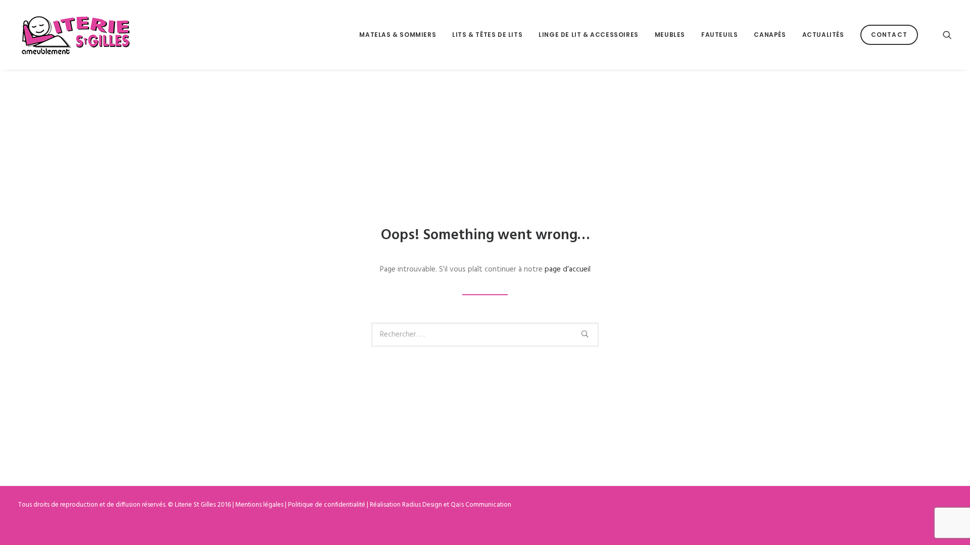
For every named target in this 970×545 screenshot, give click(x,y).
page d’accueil (568, 269)
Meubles (670, 34)
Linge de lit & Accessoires (589, 34)
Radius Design (422, 505)
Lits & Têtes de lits (487, 34)
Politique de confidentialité (326, 505)
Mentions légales (259, 505)
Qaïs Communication (481, 505)
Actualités (823, 34)
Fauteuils (719, 34)
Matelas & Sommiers (397, 34)
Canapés (770, 34)
